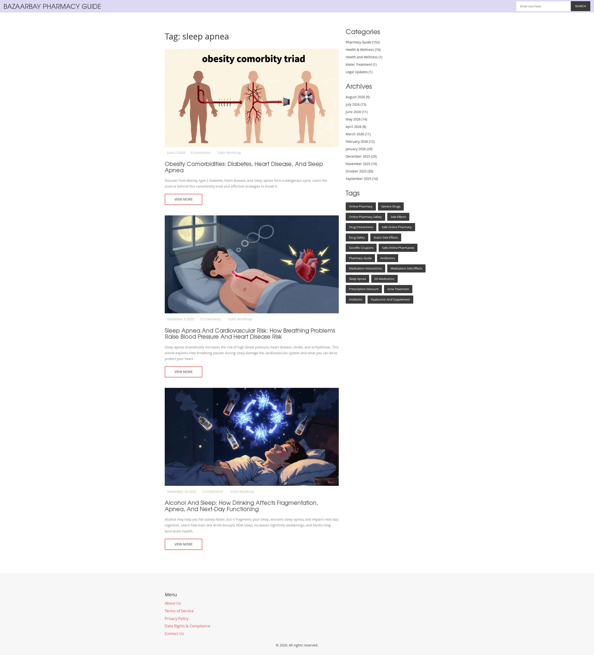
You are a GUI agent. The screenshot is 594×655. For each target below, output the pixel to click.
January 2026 (359, 149)
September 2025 (362, 178)
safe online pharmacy (397, 227)
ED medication (384, 279)
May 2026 (356, 119)
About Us (173, 603)
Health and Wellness (364, 57)
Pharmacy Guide (363, 42)
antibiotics (387, 258)
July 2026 (356, 104)
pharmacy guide (360, 258)
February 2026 (360, 141)
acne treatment (398, 289)
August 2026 (358, 97)
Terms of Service (179, 610)
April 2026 (356, 126)
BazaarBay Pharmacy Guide (52, 6)
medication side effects (406, 268)
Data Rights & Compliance (187, 626)
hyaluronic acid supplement (390, 299)
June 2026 (357, 112)
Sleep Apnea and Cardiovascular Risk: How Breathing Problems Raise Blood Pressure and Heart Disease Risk (250, 333)
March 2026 (358, 134)
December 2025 (361, 156)
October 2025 (359, 171)
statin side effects (386, 237)
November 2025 (361, 164)
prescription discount (364, 289)
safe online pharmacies (398, 248)
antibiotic (355, 299)
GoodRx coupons (361, 248)
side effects (398, 217)
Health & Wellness (363, 49)
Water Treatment (361, 64)
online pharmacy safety (365, 217)
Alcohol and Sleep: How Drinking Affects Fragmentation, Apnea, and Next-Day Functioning (241, 505)
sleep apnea (357, 279)
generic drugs (390, 206)
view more (183, 199)
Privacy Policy (176, 618)
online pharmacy (361, 206)
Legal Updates (359, 72)
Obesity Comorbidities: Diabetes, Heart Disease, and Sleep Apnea (244, 167)
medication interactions (365, 268)
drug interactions (361, 227)
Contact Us (174, 633)
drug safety (357, 237)
